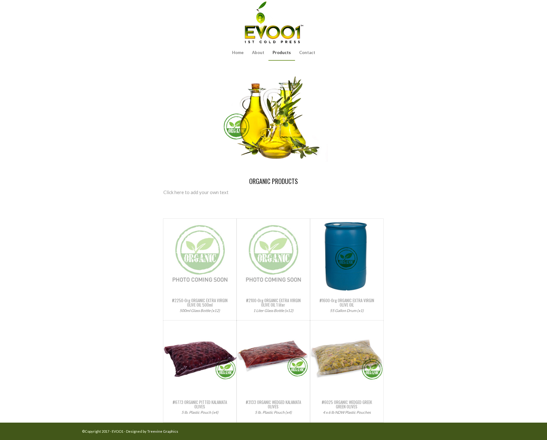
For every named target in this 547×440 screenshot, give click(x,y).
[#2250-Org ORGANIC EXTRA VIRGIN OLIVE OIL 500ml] (199, 255)
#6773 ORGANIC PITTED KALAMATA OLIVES (200, 404)
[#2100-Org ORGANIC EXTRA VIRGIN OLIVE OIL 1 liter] (273, 255)
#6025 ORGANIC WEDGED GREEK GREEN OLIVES (347, 404)
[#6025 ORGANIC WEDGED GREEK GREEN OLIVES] (346, 357)
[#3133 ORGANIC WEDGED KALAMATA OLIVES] (273, 357)
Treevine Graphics (162, 431)
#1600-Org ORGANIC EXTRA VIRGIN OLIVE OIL (346, 302)
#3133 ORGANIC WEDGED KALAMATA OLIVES (273, 404)
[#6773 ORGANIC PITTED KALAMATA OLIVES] (199, 357)
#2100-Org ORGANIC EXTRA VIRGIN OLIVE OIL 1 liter (273, 302)
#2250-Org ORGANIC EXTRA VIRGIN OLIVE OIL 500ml (200, 302)
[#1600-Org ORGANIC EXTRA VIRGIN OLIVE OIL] (346, 255)
